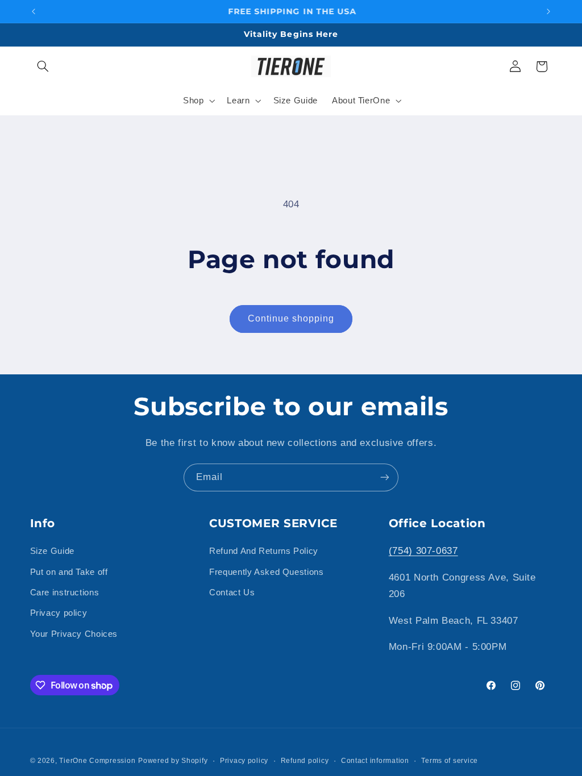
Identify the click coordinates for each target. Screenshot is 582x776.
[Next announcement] (548, 11)
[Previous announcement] (33, 11)
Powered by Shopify (172, 760)
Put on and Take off (69, 572)
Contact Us (232, 592)
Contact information (375, 760)
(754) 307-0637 (423, 550)
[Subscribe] (385, 477)
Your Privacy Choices (74, 634)
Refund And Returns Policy (263, 551)
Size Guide (52, 551)
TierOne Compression (97, 760)
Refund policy (305, 760)
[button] (43, 66)
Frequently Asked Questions (266, 572)
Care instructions (64, 592)
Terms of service (449, 760)
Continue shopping (291, 318)
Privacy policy (59, 613)
